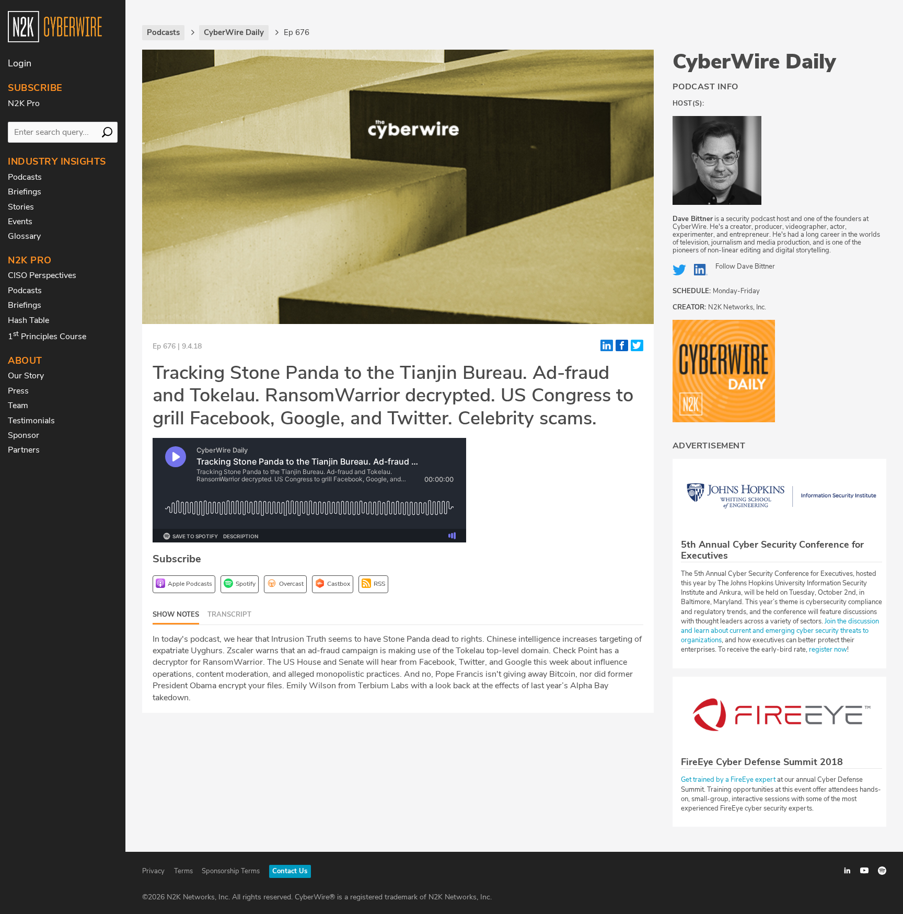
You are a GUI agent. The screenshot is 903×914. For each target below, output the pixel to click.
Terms (183, 871)
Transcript (229, 614)
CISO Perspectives (42, 275)
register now (828, 649)
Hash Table (28, 320)
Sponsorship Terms (231, 871)
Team (18, 405)
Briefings (24, 192)
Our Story (26, 375)
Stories (21, 207)
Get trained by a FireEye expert (728, 779)
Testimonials (31, 420)
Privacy (153, 871)
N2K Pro (24, 103)
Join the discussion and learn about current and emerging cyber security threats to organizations (780, 631)
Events (20, 221)
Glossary (24, 236)
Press (18, 391)
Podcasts (25, 177)
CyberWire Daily (754, 62)
